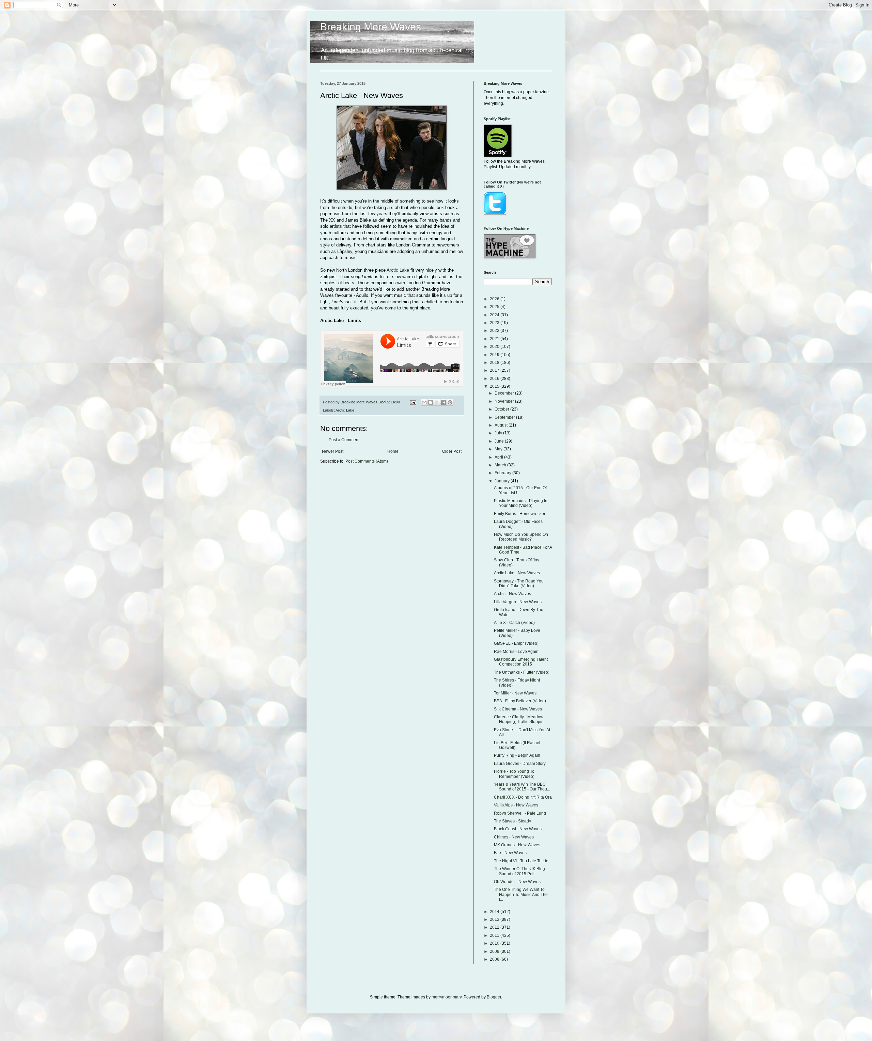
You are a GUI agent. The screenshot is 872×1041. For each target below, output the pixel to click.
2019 (495, 354)
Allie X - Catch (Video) (514, 622)
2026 (495, 299)
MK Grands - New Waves (517, 845)
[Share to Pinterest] (450, 402)
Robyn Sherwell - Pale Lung (520, 813)
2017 (495, 370)
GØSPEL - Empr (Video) (516, 643)
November (505, 401)
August (502, 425)
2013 (495, 919)
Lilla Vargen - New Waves (518, 601)
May (499, 449)
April (499, 457)
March (501, 465)
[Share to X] (437, 402)
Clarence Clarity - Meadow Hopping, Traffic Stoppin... (520, 719)
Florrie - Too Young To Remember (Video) (514, 774)
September (505, 417)
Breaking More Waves (370, 26)
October (502, 409)
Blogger (494, 997)
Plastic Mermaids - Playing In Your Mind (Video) (520, 503)
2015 (495, 386)
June (500, 441)
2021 (495, 338)
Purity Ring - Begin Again (517, 755)
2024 (495, 315)
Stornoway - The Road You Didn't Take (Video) (519, 583)
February (503, 472)
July (499, 433)
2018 (495, 362)
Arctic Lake (398, 270)
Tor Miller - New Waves (515, 693)
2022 (495, 330)
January (503, 481)
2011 (495, 935)
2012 (495, 927)
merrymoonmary (447, 997)
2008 (495, 959)
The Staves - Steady (512, 821)
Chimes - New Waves (514, 837)
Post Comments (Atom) (366, 461)
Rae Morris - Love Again (516, 651)
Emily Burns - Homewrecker (519, 513)
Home (393, 451)
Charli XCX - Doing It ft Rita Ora (523, 797)
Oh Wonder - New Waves (517, 881)
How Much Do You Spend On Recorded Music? (521, 537)
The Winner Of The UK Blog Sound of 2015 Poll (519, 871)
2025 (495, 306)
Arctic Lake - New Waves (517, 573)
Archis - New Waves (512, 593)
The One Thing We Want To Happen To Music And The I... (521, 894)
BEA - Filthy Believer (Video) (520, 701)
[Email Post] (412, 402)
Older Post (452, 451)
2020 (495, 346)
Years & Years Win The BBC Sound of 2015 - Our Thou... (522, 786)
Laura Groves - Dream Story (520, 763)
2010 (495, 943)
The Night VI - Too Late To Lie (521, 861)
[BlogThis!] (430, 402)
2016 (495, 378)
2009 (495, 951)
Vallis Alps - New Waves (516, 805)
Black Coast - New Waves (518, 829)
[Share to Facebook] (443, 402)
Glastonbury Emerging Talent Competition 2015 (521, 662)
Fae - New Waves (510, 852)
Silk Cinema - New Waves (518, 709)
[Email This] (424, 402)
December (505, 393)
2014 (495, 911)
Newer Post (332, 451)
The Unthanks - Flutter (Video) (521, 672)
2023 (495, 322)
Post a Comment (344, 439)
